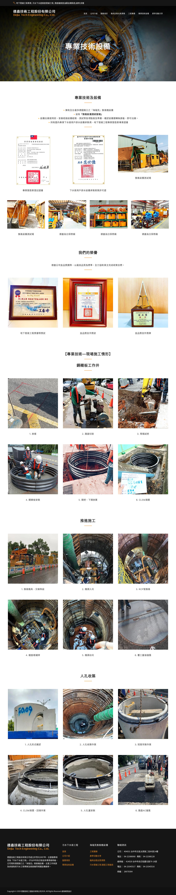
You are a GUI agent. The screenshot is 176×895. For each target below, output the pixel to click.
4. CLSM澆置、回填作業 (33, 810)
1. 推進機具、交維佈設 (32, 589)
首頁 (85, 13)
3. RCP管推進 (143, 589)
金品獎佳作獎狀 (88, 333)
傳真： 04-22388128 (146, 856)
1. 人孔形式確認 (33, 744)
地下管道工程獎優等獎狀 (32, 333)
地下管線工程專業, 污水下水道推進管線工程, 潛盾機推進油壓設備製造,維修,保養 (50, 3)
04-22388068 (129, 856)
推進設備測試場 (143, 178)
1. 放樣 (32, 434)
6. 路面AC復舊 (143, 810)
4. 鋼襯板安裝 (33, 500)
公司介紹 (93, 13)
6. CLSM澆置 (143, 500)
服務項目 (104, 13)
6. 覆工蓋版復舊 (143, 655)
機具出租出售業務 (118, 13)
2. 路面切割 (88, 434)
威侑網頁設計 (67, 891)
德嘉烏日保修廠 (67, 234)
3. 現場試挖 (143, 434)
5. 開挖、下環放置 (88, 500)
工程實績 (131, 13)
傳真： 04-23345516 (146, 866)
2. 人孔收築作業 (88, 744)
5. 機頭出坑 (88, 655)
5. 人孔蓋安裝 (88, 810)
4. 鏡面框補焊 (33, 655)
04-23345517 (129, 866)
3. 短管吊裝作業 (143, 744)
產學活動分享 (157, 13)
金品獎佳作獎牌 (143, 333)
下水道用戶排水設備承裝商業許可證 (88, 190)
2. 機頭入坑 (88, 589)
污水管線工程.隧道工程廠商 (101, 864)
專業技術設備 (143, 13)
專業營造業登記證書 (33, 190)
